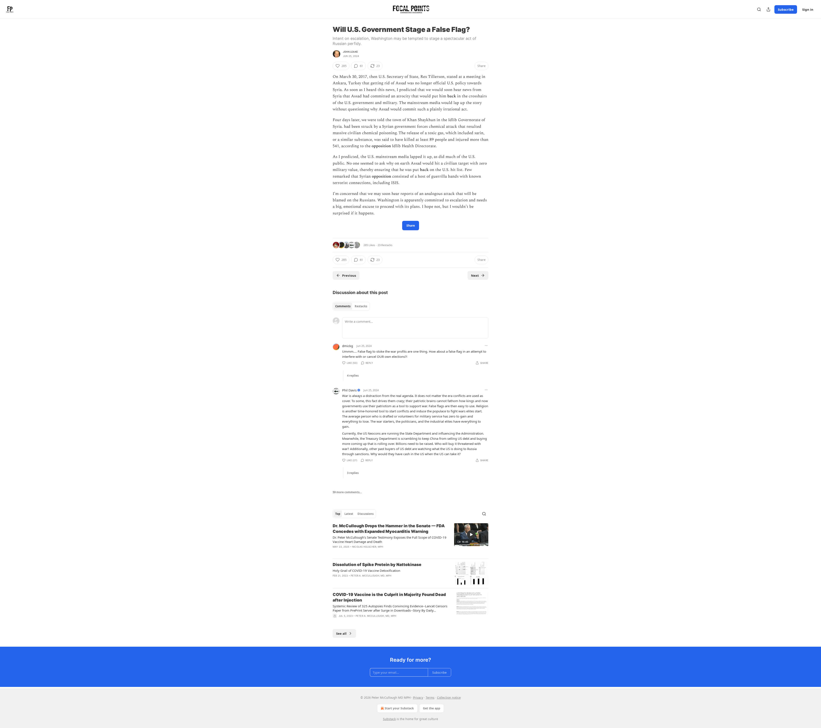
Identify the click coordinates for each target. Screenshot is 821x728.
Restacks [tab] (361, 306)
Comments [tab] (342, 306)
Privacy (418, 697)
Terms (430, 697)
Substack (389, 719)
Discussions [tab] (365, 514)
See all (341, 633)
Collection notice (449, 697)
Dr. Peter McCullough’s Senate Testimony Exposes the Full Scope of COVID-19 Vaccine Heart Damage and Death (389, 539)
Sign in (807, 9)
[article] (410, 539)
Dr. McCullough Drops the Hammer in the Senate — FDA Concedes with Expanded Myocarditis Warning (389, 528)
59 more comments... (347, 492)
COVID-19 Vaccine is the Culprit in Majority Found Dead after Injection (389, 597)
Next (475, 275)
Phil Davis (349, 390)
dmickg (347, 346)
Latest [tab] (348, 514)
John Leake (350, 51)
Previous (349, 275)
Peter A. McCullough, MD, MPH (371, 575)
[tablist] (351, 306)
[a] (471, 534)
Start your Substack (399, 708)
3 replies (353, 473)
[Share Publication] (768, 9)
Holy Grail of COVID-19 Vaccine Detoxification (366, 570)
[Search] (759, 9)
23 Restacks (385, 245)
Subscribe (786, 9)
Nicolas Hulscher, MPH (367, 546)
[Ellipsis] (486, 345)
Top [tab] (337, 514)
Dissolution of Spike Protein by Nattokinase (377, 564)
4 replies (353, 375)
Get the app (431, 708)
